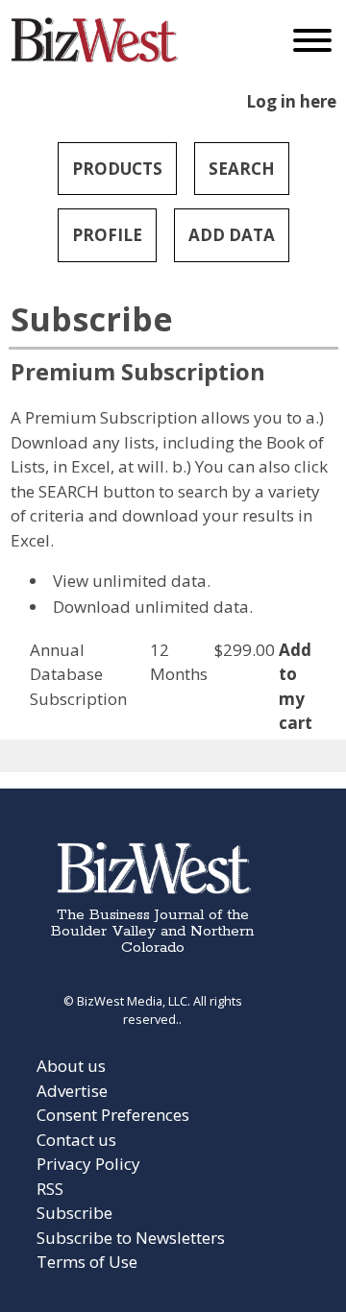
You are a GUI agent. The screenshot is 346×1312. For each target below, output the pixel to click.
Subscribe (74, 1213)
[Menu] (312, 44)
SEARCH (242, 169)
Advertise (72, 1091)
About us (71, 1066)
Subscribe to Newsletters (131, 1238)
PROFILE (107, 235)
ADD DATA (231, 235)
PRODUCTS (117, 169)
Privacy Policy (88, 1164)
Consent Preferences (113, 1115)
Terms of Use (87, 1262)
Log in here (291, 101)
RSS (50, 1189)
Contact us (76, 1140)
